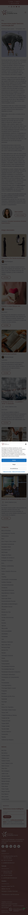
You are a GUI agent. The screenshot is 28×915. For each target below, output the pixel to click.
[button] (26, 444)
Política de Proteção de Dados (18, 471)
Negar (14, 464)
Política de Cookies (7, 471)
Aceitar (14, 460)
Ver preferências (14, 468)
